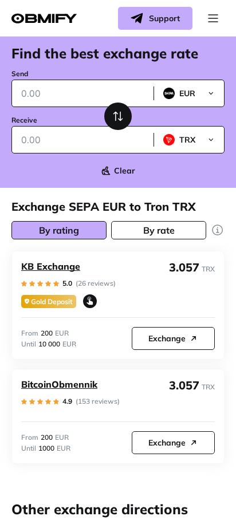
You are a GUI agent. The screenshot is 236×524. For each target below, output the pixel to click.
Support (164, 18)
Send (19, 73)
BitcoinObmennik (59, 384)
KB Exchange (50, 266)
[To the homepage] (44, 18)
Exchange (167, 338)
